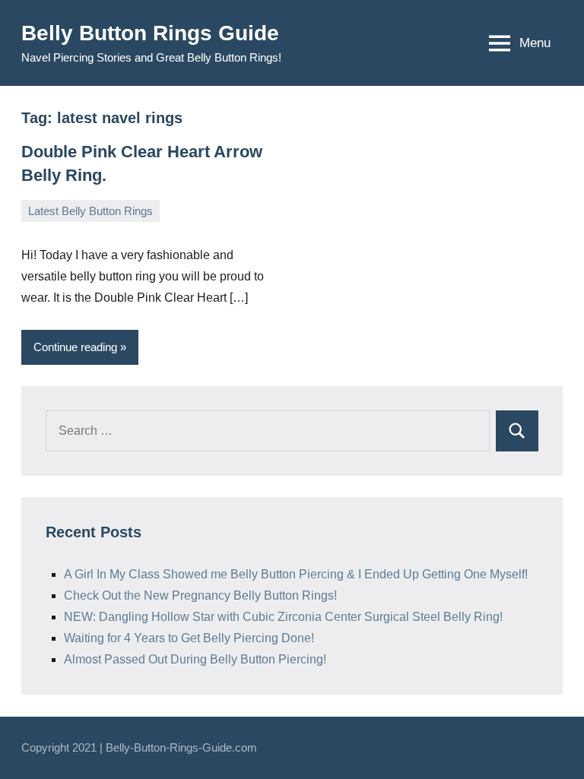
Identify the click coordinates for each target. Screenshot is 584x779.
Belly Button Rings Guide (150, 33)
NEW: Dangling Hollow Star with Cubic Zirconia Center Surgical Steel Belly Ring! (283, 616)
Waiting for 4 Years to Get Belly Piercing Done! (189, 638)
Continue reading (75, 346)
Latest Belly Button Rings (90, 210)
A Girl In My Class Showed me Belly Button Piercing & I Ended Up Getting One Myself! (296, 574)
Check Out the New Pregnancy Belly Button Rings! (200, 595)
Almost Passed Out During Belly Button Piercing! (195, 659)
